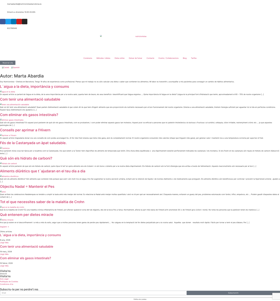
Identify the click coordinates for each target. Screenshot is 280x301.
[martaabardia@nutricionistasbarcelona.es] (2, 5)
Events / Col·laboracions (168, 58)
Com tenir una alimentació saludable (30, 99)
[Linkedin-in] (13, 21)
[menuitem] (5, 67)
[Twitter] (8, 21)
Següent (4, 227)
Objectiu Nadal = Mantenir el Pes (27, 186)
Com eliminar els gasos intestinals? (29, 115)
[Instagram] (24, 21)
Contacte (150, 58)
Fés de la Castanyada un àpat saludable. (33, 143)
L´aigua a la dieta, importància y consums (34, 86)
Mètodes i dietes (103, 58)
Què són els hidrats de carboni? (26, 158)
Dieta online (119, 58)
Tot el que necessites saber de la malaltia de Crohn (42, 202)
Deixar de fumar (135, 58)
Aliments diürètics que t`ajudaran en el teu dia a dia (42, 171)
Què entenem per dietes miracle (26, 214)
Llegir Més (4, 242)
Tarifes (194, 58)
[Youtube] (19, 21)
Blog (185, 58)
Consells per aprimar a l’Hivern (25, 130)
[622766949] (2, 29)
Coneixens (87, 58)
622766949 (12, 28)
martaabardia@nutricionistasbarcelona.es (24, 4)
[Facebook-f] (2, 21)
